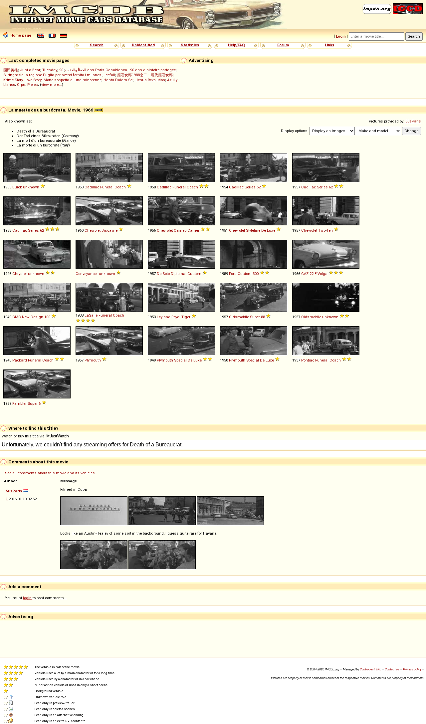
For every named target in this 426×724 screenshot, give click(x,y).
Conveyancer (87, 273)
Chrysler (19, 273)
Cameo (180, 230)
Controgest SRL (370, 669)
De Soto (163, 273)
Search (97, 45)
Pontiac (307, 360)
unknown (31, 187)
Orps (21, 84)
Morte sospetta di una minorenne (73, 80)
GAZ (305, 273)
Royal (175, 317)
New (26, 317)
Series (250, 187)
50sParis (413, 121)
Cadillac (92, 187)
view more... (51, 84)
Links (329, 45)
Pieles (32, 84)
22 (312, 273)
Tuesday (49, 70)
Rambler (19, 403)
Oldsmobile (239, 317)
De (263, 230)
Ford (233, 273)
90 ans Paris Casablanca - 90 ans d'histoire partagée (117, 70)
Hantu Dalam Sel (118, 80)
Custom (194, 273)
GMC (16, 317)
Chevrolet (93, 230)
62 (259, 187)
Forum (283, 45)
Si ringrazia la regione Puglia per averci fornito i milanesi (53, 75)
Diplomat (178, 273)
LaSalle (91, 315)
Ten (329, 230)
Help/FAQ (236, 45)
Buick (17, 187)
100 (47, 317)
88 (263, 317)
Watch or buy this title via (24, 436)
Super (255, 317)
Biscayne (109, 230)
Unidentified (143, 45)
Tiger (185, 317)
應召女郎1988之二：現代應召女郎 (145, 75)
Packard (19, 360)
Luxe (271, 230)
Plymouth (93, 360)
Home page (20, 35)
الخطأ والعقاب (75, 70)
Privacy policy (412, 669)
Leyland (163, 317)
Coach (120, 187)
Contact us (392, 669)
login (27, 598)
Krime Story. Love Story (22, 80)
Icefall (110, 75)
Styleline (253, 230)
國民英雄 (10, 70)
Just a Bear (30, 70)
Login (341, 36)
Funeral (106, 187)
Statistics (190, 45)
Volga (322, 273)
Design (37, 317)
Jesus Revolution (150, 80)
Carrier (193, 230)
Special (180, 360)
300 (256, 273)
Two (321, 230)
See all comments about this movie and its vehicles (50, 473)
